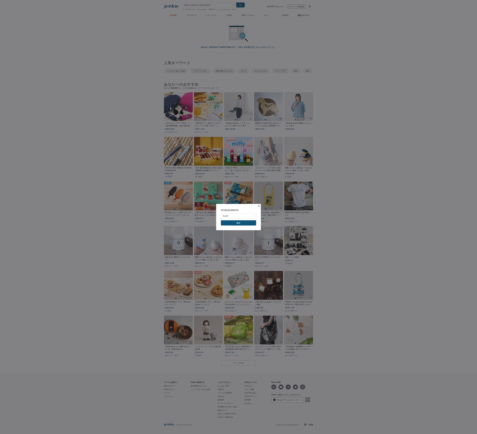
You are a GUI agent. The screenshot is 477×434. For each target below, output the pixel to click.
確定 (238, 222)
